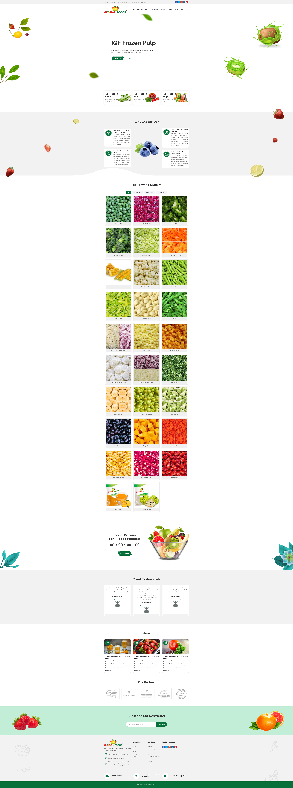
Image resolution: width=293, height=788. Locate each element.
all (128, 192)
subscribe (162, 724)
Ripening (150, 754)
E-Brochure (163, 9)
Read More (108, 670)
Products (155, 9)
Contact (182, 9)
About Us (140, 9)
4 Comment (118, 661)
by (109, 661)
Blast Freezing (151, 749)
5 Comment (176, 661)
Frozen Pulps (161, 192)
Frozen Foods (138, 192)
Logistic (150, 761)
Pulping (149, 751)
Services (146, 9)
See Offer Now (124, 553)
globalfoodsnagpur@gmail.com (116, 758)
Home (134, 9)
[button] (3, 49)
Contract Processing (153, 756)
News (176, 9)
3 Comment (147, 661)
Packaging (150, 759)
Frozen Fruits (149, 192)
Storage (150, 746)
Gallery (171, 9)
